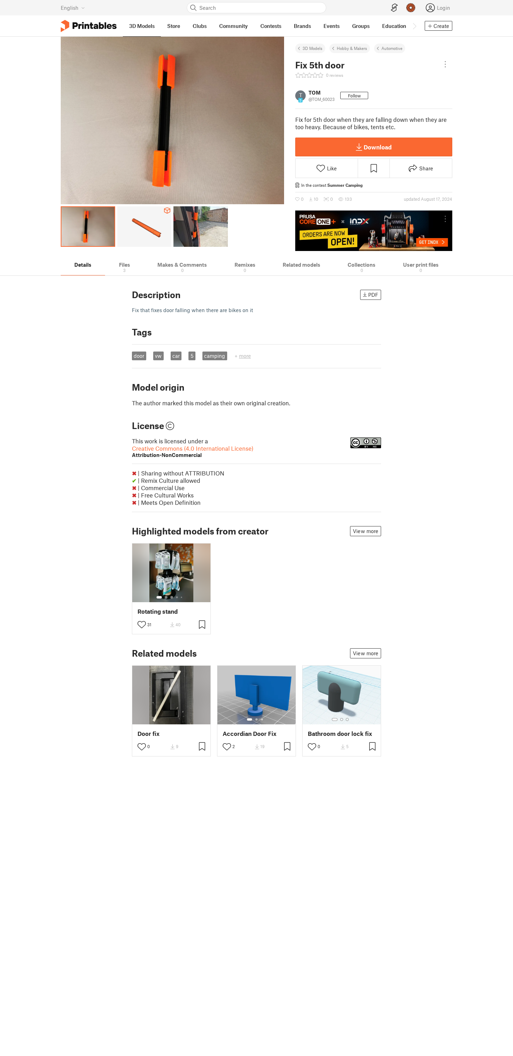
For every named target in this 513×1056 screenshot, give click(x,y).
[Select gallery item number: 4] (177, 597)
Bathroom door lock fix (340, 733)
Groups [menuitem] (361, 26)
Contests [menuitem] (270, 26)
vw (158, 356)
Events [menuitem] (332, 26)
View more (365, 531)
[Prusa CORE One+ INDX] (373, 231)
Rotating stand (157, 611)
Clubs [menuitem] (200, 26)
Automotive (391, 48)
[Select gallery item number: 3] (171, 597)
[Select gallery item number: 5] (182, 597)
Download (378, 146)
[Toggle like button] (141, 624)
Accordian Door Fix (249, 733)
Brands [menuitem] (302, 26)
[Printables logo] (89, 26)
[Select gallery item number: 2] (166, 597)
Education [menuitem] (394, 26)
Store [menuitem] (173, 26)
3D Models (312, 48)
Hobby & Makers (352, 48)
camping (214, 356)
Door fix (148, 733)
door (139, 356)
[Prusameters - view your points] (410, 7)
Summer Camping (345, 185)
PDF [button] (373, 294)
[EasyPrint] (394, 8)
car (176, 356)
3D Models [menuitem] (142, 26)
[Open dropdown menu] (445, 64)
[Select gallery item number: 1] (159, 597)
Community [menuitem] (233, 26)
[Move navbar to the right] (414, 25)
